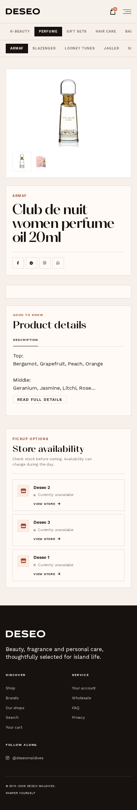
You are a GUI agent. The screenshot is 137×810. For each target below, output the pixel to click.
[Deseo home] (23, 11)
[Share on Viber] (45, 263)
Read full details (39, 399)
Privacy (78, 717)
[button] (68, 113)
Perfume (48, 31)
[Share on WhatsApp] (58, 263)
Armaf (17, 48)
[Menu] (125, 11)
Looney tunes (80, 48)
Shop (10, 688)
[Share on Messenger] (31, 263)
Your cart (14, 727)
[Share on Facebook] (18, 263)
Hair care (106, 31)
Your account (84, 688)
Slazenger (44, 48)
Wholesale (81, 697)
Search (12, 717)
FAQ (75, 707)
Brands (12, 697)
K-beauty (20, 31)
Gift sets (77, 31)
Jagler (111, 48)
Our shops (15, 707)
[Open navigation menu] (125, 11)
